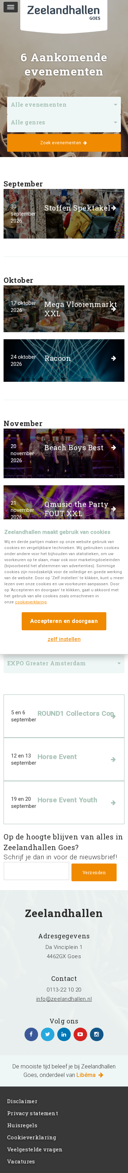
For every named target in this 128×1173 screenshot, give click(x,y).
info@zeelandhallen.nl (64, 999)
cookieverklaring (31, 602)
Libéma (86, 1075)
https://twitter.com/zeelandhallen (47, 1034)
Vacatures (21, 1161)
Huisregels (22, 1125)
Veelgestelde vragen (35, 1149)
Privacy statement (32, 1113)
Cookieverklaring (32, 1137)
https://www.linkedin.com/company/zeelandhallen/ (64, 1034)
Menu (11, 7)
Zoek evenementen (61, 142)
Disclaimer (22, 1101)
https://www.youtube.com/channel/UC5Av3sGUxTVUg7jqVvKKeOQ (80, 1034)
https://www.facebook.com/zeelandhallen (31, 1034)
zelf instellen (64, 639)
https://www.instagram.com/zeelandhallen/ (96, 1034)
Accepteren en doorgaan (64, 621)
